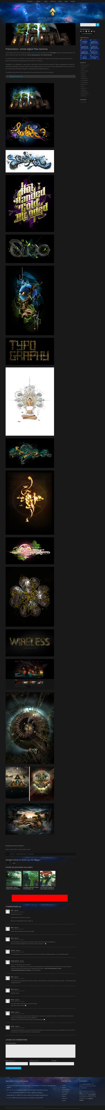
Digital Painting (23, 854)
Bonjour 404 (83, 72)
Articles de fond (85, 57)
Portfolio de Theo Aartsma (15, 76)
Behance (81, 31)
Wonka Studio (83, 95)
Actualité (64, 1085)
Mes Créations (65, 1091)
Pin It (14, 863)
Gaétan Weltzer (14, 849)
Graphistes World (84, 78)
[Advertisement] (40, 898)
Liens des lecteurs (66, 1089)
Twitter (91, 31)
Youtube (94, 31)
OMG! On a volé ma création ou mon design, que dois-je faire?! (32, 1095)
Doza (12, 989)
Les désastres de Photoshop (85, 47)
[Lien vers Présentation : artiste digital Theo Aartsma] (7, 854)
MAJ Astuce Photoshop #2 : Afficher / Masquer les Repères (28, 1092)
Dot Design (83, 74)
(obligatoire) (10, 1060)
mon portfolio (92, 1094)
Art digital (18, 854)
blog (80, 1093)
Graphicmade (83, 76)
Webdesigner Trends (85, 93)
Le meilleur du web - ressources (85, 42)
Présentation (64, 1094)
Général (63, 1087)
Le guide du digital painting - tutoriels (95, 42)
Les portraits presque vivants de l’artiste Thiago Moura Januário (32, 1090)
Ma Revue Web (84, 84)
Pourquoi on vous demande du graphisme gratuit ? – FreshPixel (22, 1085)
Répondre (16, 910)
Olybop (82, 86)
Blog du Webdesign (84, 70)
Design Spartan (15, 961)
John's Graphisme (84, 80)
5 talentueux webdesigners (85, 52)
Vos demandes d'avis (95, 57)
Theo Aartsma (34, 52)
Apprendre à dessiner (85, 65)
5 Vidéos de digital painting (95, 47)
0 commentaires (31, 854)
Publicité (64, 1096)
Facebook (86, 31)
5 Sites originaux (95, 52)
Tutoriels (64, 1100)
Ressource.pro (83, 88)
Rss (89, 31)
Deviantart (83, 31)
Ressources (64, 1098)
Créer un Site (83, 102)
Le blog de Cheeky (84, 82)
